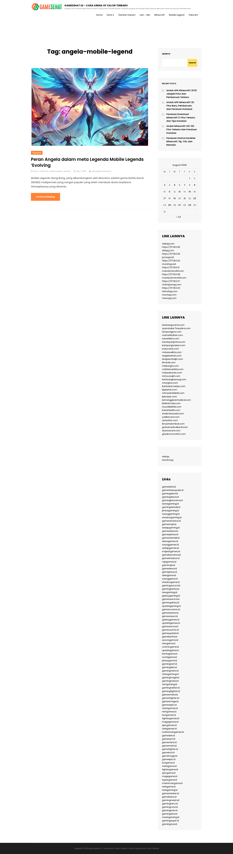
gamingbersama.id (172, 500)
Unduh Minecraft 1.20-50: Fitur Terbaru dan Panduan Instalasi (181, 129)
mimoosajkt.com (171, 376)
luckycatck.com (170, 348)
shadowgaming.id (171, 517)
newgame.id (168, 643)
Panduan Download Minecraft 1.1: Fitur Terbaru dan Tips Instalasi (180, 117)
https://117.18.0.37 (171, 281)
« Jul (178, 216)
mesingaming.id (170, 817)
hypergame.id (169, 779)
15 (190, 191)
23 (194, 198)
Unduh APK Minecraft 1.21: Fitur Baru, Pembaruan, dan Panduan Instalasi (180, 106)
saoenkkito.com (170, 338)
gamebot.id (168, 752)
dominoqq (167, 459)
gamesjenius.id (170, 534)
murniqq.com (169, 294)
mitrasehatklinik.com (173, 393)
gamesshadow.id (171, 520)
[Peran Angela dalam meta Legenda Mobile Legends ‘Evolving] (90, 107)
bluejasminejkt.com (172, 359)
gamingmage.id (170, 677)
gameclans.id (169, 742)
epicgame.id (168, 772)
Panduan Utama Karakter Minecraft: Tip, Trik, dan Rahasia (181, 141)
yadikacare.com (170, 416)
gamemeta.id (169, 745)
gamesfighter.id (170, 698)
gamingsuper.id (170, 820)
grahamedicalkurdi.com (175, 427)
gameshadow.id (170, 558)
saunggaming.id (170, 513)
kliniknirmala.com (171, 403)
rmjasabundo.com (172, 372)
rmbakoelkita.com (172, 352)
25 (169, 205)
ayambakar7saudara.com (176, 328)
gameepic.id (168, 759)
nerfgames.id (169, 711)
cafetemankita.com (172, 369)
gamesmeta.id (170, 694)
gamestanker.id (170, 793)
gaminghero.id (170, 803)
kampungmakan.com (173, 345)
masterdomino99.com (174, 277)
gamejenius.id (169, 571)
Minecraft (159, 14)
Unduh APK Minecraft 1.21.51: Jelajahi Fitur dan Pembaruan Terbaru (181, 94)
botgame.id (168, 762)
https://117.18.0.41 (170, 267)
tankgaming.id (169, 790)
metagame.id (169, 766)
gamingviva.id (169, 824)
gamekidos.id (169, 796)
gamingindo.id (169, 810)
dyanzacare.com (171, 430)
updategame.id (170, 650)
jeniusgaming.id (170, 510)
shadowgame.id (170, 582)
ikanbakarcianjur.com (173, 386)
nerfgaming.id (169, 684)
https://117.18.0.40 (171, 287)
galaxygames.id (170, 619)
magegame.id (169, 776)
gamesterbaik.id (170, 537)
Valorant (193, 14)
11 (169, 191)
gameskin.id (168, 735)
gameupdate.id (170, 633)
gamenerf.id (168, 738)
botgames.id (169, 715)
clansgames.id (170, 708)
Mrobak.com (168, 362)
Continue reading (48, 198)
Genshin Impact (126, 14)
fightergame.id (170, 769)
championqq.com (171, 284)
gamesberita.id (170, 612)
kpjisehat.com (169, 389)
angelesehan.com (171, 355)
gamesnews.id (170, 616)
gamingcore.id (170, 806)
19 (175, 198)
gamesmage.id (170, 701)
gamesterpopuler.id (172, 490)
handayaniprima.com (173, 341)
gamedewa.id (169, 568)
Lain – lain (145, 14)
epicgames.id (169, 725)
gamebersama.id (171, 554)
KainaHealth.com (171, 410)
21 (185, 198)
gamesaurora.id (170, 599)
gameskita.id (169, 486)
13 (180, 191)
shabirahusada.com (173, 413)
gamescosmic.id (171, 609)
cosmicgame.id (170, 646)
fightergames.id (170, 718)
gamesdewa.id (170, 531)
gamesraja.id (169, 524)
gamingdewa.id (170, 496)
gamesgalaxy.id (170, 602)
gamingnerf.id (169, 663)
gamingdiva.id (169, 813)
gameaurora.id (170, 626)
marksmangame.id (172, 783)
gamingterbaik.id (171, 507)
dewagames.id (170, 541)
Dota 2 (110, 14)
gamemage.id (169, 755)
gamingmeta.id (170, 680)
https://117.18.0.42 (171, 260)
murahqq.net (169, 264)
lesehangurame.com (173, 324)
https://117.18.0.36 (171, 247)
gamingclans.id (170, 670)
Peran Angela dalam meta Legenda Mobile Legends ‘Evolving (87, 162)
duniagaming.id (170, 503)
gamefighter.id (170, 749)
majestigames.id (171, 551)
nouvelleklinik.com (171, 406)
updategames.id (171, 623)
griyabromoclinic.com (174, 433)
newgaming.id (169, 592)
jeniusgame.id (169, 660)
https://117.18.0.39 (171, 253)
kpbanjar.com (169, 396)
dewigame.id (169, 575)
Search (166, 53)
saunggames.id (170, 544)
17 (165, 198)
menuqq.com (169, 298)
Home (99, 14)
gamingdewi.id (170, 493)
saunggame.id (170, 578)
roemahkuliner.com (172, 335)
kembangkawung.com (174, 379)
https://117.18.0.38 (171, 274)
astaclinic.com (170, 420)
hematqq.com (169, 291)
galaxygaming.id (171, 595)
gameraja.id (168, 565)
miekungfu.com (170, 365)
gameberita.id (169, 636)
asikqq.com (168, 243)
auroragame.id (170, 640)
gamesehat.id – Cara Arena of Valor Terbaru (96, 5)
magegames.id (170, 721)
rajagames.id (169, 561)
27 (179, 205)
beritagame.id (169, 653)
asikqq (165, 456)
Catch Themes (152, 848)
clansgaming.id (170, 674)
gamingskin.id (169, 667)
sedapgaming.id (171, 527)
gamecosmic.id (170, 629)
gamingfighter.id (171, 691)
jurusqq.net (168, 257)
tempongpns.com (171, 331)
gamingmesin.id (170, 800)
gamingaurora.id (171, 585)
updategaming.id (171, 606)
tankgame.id (168, 786)
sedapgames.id (170, 548)
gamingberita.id (170, 588)
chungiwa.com (170, 382)
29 (189, 205)
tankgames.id (169, 728)
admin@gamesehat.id (101, 171)
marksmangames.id (173, 731)
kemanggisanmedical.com (176, 399)
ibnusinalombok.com (173, 423)
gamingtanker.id (171, 687)
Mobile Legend (176, 14)
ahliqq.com (168, 250)
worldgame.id (169, 657)
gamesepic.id (169, 704)
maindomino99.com (173, 270)
